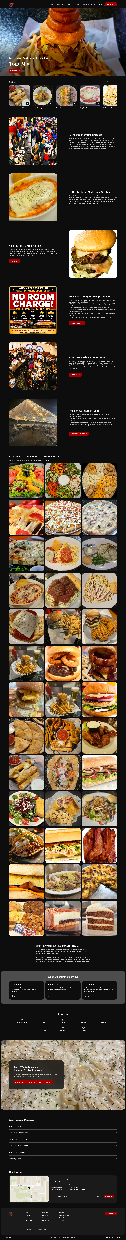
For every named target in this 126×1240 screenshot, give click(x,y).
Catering (60, 4)
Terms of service (31, 1229)
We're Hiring (63, 1218)
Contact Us (62, 1220)
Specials (86, 4)
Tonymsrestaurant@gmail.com (78, 1189)
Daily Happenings (64, 1215)
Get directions (108, 1180)
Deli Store (45, 1220)
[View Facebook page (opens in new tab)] (7, 1237)
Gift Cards (29, 1220)
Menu (52, 4)
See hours (99, 1196)
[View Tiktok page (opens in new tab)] (13, 1237)
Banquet (68, 4)
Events (28, 1218)
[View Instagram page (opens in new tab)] (10, 1237)
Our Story (45, 1218)
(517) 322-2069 (73, 1187)
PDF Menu (77, 4)
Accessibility (42, 1229)
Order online (109, 1196)
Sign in (101, 4)
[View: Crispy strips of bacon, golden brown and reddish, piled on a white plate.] (99, 845)
